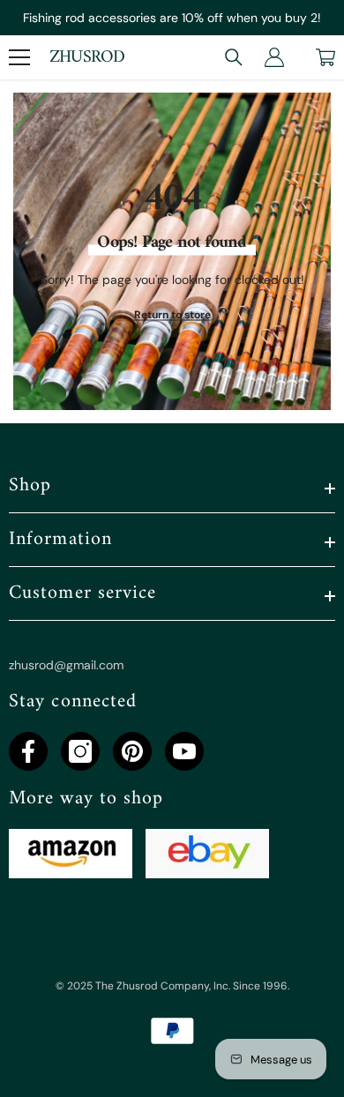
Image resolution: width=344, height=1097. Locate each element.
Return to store (172, 315)
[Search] (233, 57)
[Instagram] (80, 751)
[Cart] (325, 57)
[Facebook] (28, 751)
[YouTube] (184, 751)
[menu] (19, 57)
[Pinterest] (132, 751)
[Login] (274, 57)
